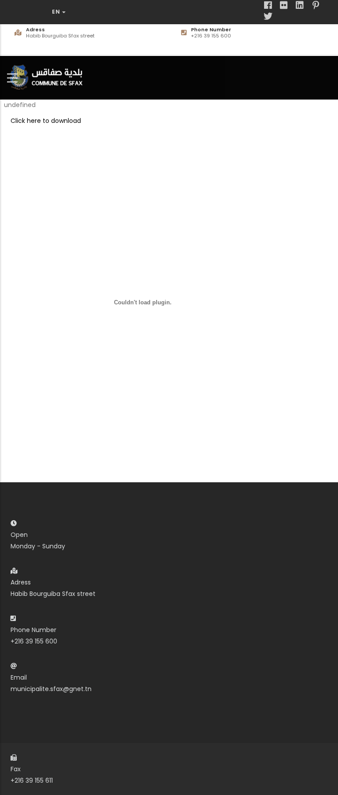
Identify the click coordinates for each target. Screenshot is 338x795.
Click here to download (46, 120)
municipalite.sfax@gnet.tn (51, 688)
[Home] (48, 76)
